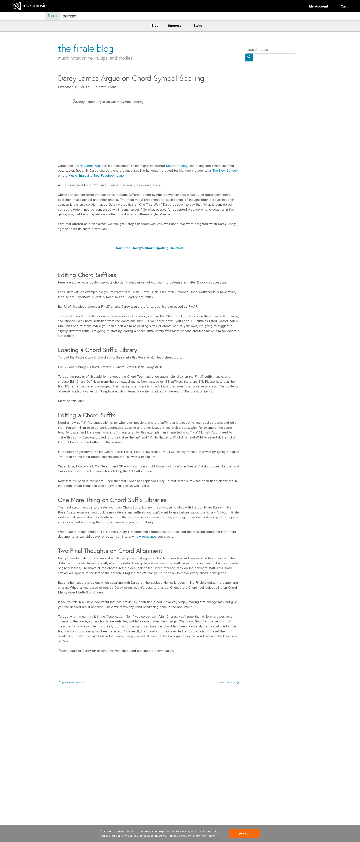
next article (227, 682)
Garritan (72, 18)
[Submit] (249, 57)
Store (197, 25)
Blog (155, 25)
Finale (54, 16)
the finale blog (86, 48)
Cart (344, 6)
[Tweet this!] (49, 32)
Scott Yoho (106, 87)
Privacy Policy (178, 835)
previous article (73, 682)
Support (174, 25)
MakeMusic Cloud (26, 17)
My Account (318, 6)
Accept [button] (244, 833)
